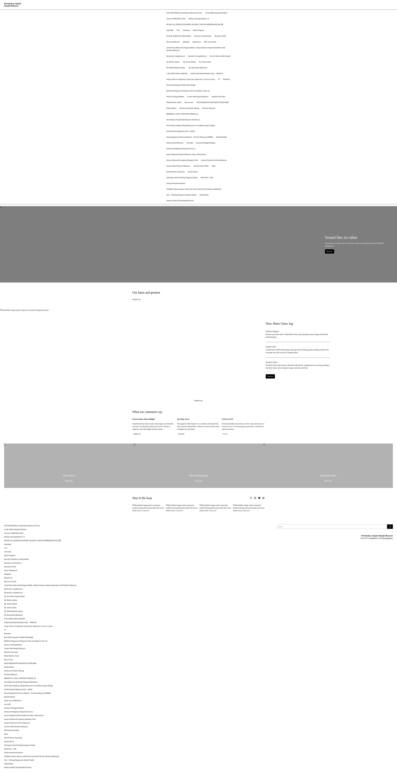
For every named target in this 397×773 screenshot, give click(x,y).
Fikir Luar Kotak (210, 42)
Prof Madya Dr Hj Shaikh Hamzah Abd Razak (183, 120)
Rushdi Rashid (221, 137)
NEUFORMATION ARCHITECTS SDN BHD (212, 102)
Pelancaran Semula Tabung (189, 108)
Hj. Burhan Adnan (173, 62)
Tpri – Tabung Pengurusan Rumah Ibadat (181, 195)
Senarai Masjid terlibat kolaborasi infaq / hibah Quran (186, 154)
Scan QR (190, 143)
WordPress (374, 538)
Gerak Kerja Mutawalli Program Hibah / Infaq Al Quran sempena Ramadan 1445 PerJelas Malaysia (195, 49)
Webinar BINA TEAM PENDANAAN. (180, 201)
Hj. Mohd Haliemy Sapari (175, 68)
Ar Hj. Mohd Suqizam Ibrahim (216, 13)
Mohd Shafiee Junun (174, 102)
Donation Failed (220, 36)
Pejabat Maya (171, 108)
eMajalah (186, 42)
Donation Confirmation (202, 36)
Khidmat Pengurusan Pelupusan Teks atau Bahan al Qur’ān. (188, 91)
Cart (178, 30)
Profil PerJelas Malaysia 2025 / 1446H (180, 131)
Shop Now (69, 481)
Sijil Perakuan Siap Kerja (175, 172)
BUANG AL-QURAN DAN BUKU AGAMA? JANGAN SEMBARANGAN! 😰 (194, 24)
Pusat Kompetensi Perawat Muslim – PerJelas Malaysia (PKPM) (189, 137)
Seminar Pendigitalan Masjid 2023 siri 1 (181, 149)
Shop (213, 166)
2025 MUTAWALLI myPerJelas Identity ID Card (184, 13)
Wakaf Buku (204, 195)
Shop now (329, 251)
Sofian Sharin (193, 172)
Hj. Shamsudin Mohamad (198, 68)
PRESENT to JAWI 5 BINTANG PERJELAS (182, 114)
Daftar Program (198, 30)
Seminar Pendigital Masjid (205, 143)
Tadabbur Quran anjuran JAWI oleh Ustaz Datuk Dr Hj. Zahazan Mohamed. (194, 189)
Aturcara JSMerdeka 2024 (176, 19)
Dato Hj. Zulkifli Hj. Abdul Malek (178, 36)
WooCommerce (387, 538)
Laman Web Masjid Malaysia (198, 97)
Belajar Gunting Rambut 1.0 (199, 19)
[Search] (390, 526)
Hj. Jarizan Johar (205, 62)
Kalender (226, 79)
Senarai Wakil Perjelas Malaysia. (178, 166)
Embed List (197, 42)
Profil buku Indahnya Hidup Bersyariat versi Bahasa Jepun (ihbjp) (190, 125)
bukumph (169, 30)
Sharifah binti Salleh (201, 166)
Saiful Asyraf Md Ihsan (174, 143)
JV (219, 79)
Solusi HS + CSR (207, 178)
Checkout (186, 30)
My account (189, 102)
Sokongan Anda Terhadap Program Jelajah (181, 178)
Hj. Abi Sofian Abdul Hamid (220, 56)
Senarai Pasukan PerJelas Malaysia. (214, 160)
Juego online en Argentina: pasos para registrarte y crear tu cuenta (190, 79)
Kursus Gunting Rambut (175, 97)
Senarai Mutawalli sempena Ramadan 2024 (182, 160)
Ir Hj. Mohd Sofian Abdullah (176, 73)
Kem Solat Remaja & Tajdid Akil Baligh (181, 85)
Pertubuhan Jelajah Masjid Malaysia (12, 4)
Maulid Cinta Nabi (218, 97)
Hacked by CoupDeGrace (175, 56)
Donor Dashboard (172, 42)
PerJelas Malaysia (208, 108)
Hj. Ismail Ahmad (189, 62)
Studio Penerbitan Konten (175, 183)
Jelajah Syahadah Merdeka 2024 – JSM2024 (206, 73)
